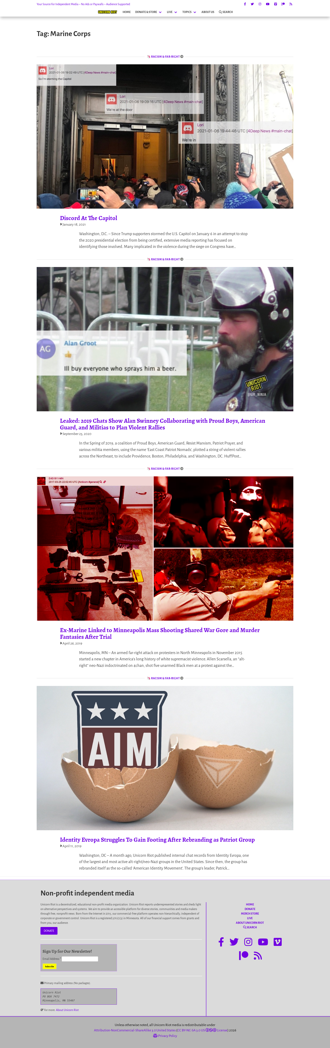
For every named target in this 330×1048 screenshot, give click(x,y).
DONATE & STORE (146, 12)
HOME (127, 12)
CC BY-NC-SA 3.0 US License (202, 1030)
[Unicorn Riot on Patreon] (283, 4)
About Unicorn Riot (67, 1010)
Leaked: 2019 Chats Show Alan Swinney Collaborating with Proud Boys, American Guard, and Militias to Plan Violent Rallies (162, 424)
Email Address (52, 958)
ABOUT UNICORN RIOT (250, 922)
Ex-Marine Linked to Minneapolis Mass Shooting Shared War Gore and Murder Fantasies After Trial (160, 633)
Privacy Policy (167, 1036)
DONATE (49, 930)
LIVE (169, 12)
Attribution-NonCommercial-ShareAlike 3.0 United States (135, 1030)
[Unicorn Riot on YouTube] (268, 4)
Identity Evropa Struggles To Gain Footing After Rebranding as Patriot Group (157, 839)
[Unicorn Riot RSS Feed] (290, 4)
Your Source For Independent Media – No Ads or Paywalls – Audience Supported (83, 4)
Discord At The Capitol (88, 218)
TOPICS (187, 12)
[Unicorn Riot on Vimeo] (275, 4)
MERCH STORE (250, 913)
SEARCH (227, 12)
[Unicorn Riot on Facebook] (245, 4)
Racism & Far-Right (165, 56)
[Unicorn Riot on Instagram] (259, 4)
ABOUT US (207, 12)
